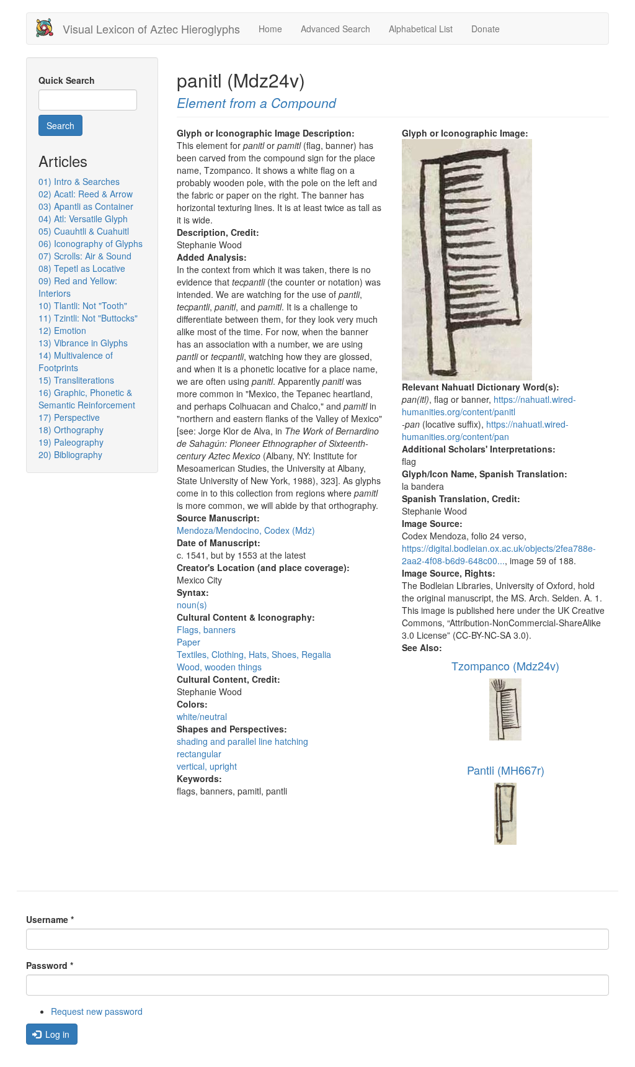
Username (50, 919)
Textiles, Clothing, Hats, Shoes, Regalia (254, 654)
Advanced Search (335, 28)
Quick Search (66, 80)
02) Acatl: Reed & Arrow (85, 193)
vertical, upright (207, 766)
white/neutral (202, 716)
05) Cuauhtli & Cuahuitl (83, 231)
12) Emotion (62, 330)
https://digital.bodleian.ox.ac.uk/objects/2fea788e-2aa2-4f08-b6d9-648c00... (499, 554)
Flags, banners (206, 629)
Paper (188, 642)
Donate (485, 28)
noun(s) (192, 604)
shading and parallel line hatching (242, 741)
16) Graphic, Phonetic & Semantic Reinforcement (86, 398)
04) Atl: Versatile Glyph (83, 218)
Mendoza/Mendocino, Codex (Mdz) (246, 530)
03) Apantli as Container (85, 206)
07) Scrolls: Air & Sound (84, 256)
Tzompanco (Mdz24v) (505, 665)
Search (60, 125)
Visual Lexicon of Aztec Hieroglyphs (151, 28)
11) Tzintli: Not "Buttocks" (88, 318)
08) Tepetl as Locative (81, 268)
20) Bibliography (70, 454)
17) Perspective (69, 417)
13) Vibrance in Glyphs (83, 342)
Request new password (97, 1011)
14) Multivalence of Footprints (75, 361)
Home (270, 28)
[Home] (49, 27)
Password (49, 965)
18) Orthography (71, 429)
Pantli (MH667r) (505, 770)
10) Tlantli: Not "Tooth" (82, 305)
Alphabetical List (421, 28)
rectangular (199, 753)
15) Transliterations (76, 380)
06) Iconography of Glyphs (90, 243)
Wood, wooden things (219, 666)
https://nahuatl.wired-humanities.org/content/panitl (489, 405)
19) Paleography (71, 442)
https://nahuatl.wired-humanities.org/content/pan (485, 430)
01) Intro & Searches (79, 181)
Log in (56, 1034)
